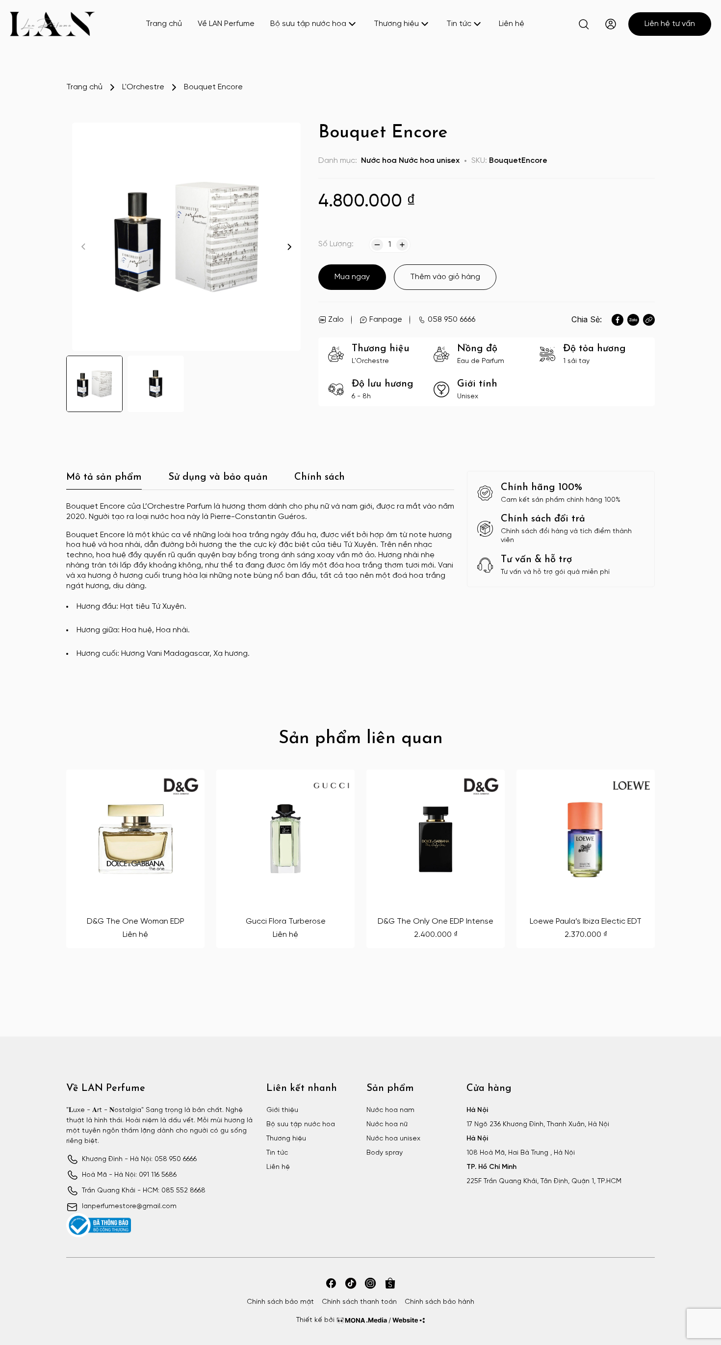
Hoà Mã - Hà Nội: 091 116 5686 (129, 1175)
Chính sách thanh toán (359, 1302)
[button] (289, 247)
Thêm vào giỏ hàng (445, 277)
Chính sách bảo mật (280, 1302)
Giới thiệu (282, 1110)
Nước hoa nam (390, 1110)
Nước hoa (379, 160)
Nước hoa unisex (429, 160)
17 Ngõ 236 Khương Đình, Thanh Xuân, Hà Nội (537, 1124)
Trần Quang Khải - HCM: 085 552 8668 (144, 1190)
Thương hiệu (396, 24)
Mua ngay (352, 277)
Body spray (384, 1153)
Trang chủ (164, 24)
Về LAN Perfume (226, 24)
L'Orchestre (143, 87)
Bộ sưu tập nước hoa (308, 24)
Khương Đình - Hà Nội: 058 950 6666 (139, 1159)
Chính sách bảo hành (439, 1302)
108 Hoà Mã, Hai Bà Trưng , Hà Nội (520, 1153)
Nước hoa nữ (387, 1124)
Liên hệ (511, 24)
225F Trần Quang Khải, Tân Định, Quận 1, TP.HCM (543, 1181)
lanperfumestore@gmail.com (129, 1206)
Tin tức (458, 24)
